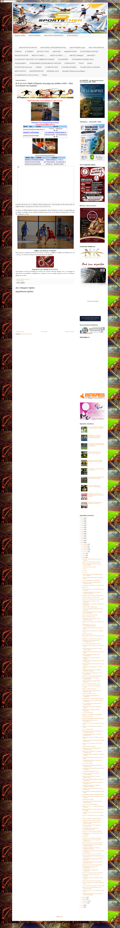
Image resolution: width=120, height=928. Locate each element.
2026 (82, 518)
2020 (82, 529)
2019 (82, 531)
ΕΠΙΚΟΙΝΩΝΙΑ (72, 35)
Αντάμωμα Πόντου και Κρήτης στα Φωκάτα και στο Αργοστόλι (95, 503)
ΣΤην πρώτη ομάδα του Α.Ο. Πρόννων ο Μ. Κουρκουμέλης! (94, 486)
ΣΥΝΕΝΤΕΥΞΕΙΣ (51, 67)
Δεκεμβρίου (84, 544)
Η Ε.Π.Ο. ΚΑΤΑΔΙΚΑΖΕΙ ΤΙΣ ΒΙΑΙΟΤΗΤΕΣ (91, 580)
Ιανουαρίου (84, 902)
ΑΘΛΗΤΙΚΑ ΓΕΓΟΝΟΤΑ (28, 47)
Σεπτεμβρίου (85, 549)
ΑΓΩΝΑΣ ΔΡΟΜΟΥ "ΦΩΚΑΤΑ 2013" (89, 607)
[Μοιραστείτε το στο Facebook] (22, 283)
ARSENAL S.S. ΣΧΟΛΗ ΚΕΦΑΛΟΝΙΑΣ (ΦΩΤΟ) (92, 676)
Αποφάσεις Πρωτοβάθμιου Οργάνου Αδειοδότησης (92, 718)
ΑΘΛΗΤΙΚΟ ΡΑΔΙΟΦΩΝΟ (53, 35)
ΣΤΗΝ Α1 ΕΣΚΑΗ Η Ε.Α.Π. (87, 716)
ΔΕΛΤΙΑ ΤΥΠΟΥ (43, 51)
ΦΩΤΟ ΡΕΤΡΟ (20, 71)
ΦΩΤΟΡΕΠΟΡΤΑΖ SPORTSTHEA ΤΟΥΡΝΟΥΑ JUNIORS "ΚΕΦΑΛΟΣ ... (92, 845)
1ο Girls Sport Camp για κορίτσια (89, 566)
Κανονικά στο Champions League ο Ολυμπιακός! (92, 872)
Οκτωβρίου (84, 548)
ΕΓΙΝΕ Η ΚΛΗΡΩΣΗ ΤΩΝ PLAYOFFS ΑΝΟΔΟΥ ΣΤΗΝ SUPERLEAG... (92, 612)
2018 (82, 533)
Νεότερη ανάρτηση (20, 331)
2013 (82, 542)
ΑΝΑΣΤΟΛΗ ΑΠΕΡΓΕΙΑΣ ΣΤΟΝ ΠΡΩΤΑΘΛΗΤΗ (92, 842)
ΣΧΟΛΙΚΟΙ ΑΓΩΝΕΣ (69, 67)
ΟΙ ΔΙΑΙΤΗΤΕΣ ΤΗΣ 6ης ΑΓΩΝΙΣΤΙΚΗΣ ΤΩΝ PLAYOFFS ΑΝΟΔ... (91, 583)
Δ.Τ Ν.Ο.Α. (84, 568)
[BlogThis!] (19, 283)
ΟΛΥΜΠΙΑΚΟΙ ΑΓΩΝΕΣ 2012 (83, 59)
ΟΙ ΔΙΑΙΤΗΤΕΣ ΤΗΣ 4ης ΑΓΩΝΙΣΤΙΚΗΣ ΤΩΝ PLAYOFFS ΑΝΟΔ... (91, 749)
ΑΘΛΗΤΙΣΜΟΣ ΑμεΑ (77, 47)
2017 (82, 535)
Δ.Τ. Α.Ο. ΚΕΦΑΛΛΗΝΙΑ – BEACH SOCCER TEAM (93, 885)
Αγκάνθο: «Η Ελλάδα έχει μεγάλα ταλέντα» (91, 683)
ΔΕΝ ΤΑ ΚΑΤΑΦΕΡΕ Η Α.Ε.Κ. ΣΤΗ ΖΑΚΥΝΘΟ (92, 853)
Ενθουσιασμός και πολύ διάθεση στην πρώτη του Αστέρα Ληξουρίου (96, 478)
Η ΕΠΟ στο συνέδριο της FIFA (88, 616)
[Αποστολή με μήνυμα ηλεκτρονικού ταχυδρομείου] (17, 283)
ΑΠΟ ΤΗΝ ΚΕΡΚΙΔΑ (96, 47)
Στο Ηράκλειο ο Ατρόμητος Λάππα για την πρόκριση (93, 599)
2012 (82, 905)
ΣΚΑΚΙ (89, 63)
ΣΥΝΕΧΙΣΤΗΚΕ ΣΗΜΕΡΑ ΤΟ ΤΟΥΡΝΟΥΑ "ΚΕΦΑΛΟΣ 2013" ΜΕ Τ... (91, 848)
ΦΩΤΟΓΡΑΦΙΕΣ (35, 35)
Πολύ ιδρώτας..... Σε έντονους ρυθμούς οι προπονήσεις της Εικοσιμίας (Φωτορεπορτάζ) (94, 436)
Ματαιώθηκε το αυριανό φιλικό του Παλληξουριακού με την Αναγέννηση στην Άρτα (96, 495)
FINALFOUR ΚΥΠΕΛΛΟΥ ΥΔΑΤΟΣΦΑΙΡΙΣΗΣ (92, 831)
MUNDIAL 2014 (53, 71)
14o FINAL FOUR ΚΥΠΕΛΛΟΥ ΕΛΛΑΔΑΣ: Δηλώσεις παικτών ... (91, 777)
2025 (82, 520)
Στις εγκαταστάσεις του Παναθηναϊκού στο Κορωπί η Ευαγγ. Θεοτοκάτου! (96, 427)
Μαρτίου (84, 899)
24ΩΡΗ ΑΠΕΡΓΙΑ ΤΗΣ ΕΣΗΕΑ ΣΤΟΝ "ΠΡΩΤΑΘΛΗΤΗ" (90, 867)
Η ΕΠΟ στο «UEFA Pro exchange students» (91, 818)
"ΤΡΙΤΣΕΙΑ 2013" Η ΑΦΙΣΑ (87, 799)
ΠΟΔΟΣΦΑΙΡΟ (20, 63)
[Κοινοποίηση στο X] (20, 283)
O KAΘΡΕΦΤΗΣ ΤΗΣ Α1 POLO (26, 75)
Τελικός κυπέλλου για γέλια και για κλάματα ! (91, 880)
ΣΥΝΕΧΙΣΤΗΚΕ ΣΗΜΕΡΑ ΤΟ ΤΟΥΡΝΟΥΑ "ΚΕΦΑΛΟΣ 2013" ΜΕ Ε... (91, 786)
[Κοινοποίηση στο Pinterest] (24, 283)
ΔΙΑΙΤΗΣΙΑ (57, 51)
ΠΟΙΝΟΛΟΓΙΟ (70, 63)
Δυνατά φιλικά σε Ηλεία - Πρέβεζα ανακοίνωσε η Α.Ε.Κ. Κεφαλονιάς (95, 461)
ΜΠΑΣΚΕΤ (91, 55)
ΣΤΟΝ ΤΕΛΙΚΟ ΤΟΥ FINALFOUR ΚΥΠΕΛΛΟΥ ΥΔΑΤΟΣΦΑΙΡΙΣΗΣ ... (92, 802)
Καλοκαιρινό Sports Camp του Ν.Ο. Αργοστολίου (92, 595)
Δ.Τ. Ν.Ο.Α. (84, 570)
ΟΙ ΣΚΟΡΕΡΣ (63, 59)
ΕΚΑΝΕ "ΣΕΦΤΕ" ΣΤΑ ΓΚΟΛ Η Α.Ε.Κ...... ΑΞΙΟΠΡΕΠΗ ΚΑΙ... (90, 721)
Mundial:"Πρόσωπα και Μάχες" (73, 71)
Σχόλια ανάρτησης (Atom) (26, 333)
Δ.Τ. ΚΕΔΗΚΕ (85, 836)
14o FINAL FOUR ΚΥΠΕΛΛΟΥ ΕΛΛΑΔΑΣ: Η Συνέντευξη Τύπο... (91, 826)
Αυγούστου (84, 551)
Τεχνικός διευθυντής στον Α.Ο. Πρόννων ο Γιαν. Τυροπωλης (94, 452)
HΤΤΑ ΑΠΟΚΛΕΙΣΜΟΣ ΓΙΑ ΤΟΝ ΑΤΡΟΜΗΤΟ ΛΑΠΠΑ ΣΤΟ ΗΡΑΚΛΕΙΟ (91, 593)
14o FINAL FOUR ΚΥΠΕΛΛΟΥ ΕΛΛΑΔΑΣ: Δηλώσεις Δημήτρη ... (91, 774)
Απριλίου (84, 897)
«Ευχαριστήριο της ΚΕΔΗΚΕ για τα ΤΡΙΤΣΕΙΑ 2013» (93, 585)
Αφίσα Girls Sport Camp (87, 633)
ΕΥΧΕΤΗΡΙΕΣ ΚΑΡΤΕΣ (89, 51)
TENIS (44, 75)
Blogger (61, 916)
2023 (82, 523)
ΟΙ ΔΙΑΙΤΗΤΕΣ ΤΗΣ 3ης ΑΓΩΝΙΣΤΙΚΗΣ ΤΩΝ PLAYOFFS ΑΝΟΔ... (91, 823)
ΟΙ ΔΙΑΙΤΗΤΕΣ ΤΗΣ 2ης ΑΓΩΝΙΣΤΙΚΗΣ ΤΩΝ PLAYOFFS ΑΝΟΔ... (91, 888)
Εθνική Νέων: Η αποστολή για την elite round (91, 638)
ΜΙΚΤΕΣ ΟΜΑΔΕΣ (77, 55)
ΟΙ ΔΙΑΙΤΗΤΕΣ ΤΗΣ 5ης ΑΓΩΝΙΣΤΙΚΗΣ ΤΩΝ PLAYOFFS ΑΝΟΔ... (91, 691)
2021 (82, 527)
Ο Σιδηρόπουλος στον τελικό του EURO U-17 (92, 820)
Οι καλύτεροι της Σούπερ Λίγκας (89, 746)
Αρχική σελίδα (20, 35)
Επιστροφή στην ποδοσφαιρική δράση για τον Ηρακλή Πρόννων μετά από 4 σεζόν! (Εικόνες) (96, 444)
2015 (82, 538)
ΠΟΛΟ (81, 63)
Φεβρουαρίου (85, 901)
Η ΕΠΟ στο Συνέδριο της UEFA (88, 693)
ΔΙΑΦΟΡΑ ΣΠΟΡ (70, 51)
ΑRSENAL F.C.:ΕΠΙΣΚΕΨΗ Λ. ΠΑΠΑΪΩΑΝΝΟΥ (92, 714)
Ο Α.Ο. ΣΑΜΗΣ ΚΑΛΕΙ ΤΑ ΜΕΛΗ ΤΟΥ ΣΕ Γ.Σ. (92, 643)
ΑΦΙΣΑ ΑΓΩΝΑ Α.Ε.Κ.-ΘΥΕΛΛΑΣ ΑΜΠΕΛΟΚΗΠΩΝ (93, 698)
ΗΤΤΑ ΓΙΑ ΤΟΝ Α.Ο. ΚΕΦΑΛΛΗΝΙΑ (89, 804)
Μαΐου (83, 557)
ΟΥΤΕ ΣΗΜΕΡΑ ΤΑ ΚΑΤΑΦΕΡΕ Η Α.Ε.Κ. (90, 771)
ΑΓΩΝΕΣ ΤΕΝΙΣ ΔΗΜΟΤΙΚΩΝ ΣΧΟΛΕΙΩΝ (91, 562)
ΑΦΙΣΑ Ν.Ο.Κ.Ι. (85, 587)
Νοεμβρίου (84, 546)
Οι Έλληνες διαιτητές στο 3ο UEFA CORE (91, 597)
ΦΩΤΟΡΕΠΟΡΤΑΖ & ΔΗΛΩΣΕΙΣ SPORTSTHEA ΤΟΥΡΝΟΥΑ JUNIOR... (92, 732)
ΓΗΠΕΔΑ (18, 51)
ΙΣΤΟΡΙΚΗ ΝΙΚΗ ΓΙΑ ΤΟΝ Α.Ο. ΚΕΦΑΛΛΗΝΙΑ (92, 864)
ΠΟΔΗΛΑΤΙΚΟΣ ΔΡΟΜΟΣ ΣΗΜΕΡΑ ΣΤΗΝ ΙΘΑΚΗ (93, 794)
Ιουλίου (84, 553)
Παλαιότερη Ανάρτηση (69, 331)
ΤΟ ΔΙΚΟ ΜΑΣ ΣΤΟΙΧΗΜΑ (90, 67)
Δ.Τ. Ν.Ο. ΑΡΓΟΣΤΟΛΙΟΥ (87, 712)
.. (15, 47)
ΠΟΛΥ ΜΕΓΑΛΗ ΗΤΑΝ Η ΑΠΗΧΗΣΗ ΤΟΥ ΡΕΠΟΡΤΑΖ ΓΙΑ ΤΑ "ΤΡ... (91, 641)
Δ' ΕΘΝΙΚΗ (29, 51)
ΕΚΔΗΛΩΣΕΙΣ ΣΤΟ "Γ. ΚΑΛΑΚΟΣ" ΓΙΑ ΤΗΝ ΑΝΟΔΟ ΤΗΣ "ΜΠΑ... (91, 619)
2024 (82, 521)
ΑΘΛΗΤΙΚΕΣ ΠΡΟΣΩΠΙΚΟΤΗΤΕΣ (53, 47)
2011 (82, 907)
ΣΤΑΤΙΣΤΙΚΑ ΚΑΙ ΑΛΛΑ (23, 67)
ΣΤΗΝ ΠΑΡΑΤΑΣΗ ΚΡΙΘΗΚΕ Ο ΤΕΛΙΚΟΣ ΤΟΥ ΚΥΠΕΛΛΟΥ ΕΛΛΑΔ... (92, 761)
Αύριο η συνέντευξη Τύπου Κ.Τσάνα (89, 615)
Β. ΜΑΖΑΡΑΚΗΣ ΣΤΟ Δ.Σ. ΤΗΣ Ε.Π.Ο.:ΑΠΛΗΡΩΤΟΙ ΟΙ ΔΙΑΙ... (89, 625)
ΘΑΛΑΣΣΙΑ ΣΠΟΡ (21, 55)
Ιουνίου (84, 555)
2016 (82, 536)
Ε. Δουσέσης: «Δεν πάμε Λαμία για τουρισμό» (91, 838)
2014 (82, 540)
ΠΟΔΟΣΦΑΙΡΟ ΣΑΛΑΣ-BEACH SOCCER (45, 63)
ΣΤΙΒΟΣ (39, 67)
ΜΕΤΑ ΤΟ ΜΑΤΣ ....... (58, 55)
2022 (82, 525)
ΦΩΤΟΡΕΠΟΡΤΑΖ (36, 71)
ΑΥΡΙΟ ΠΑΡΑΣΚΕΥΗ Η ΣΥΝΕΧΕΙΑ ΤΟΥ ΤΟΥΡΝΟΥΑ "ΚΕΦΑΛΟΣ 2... (90, 829)
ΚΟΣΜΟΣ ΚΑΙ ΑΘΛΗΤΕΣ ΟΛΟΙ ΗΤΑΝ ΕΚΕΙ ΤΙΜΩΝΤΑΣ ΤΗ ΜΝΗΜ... (91, 670)
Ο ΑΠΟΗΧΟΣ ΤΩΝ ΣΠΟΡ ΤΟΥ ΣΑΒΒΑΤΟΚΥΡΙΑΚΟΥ (35, 59)
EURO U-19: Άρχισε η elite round (89, 688)
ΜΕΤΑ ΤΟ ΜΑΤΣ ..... (39, 55)
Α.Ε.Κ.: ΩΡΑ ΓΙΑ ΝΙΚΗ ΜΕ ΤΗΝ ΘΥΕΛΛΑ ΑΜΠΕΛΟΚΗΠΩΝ (90, 678)
